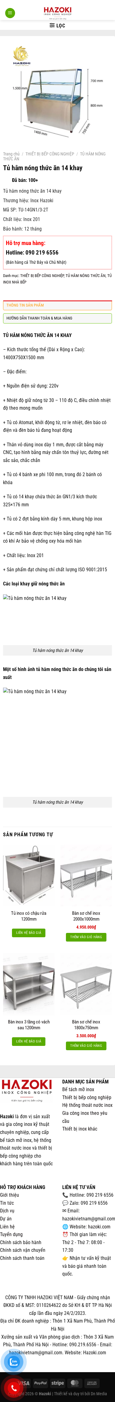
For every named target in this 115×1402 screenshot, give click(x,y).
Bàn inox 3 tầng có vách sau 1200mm (29, 1025)
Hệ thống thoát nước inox (87, 1105)
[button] (10, 13)
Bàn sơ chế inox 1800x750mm (86, 1025)
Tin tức (7, 1203)
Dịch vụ (7, 1211)
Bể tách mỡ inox (78, 1089)
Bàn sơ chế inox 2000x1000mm (86, 916)
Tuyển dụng (11, 1234)
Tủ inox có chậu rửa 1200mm (28, 916)
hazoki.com (99, 1227)
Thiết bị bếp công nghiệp (86, 1097)
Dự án (6, 1219)
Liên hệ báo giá (28, 933)
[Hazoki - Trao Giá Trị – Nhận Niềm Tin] (57, 13)
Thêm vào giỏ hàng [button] (86, 937)
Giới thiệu (9, 1195)
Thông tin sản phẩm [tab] (25, 305)
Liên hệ (7, 1227)
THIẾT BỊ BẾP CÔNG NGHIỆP (49, 153)
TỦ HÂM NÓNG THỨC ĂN (85, 275)
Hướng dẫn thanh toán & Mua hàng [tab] (39, 318)
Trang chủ (11, 153)
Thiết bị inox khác (79, 1129)
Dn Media (99, 1393)
